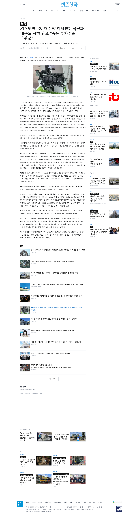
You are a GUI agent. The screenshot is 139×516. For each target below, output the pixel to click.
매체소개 (28, 502)
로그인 (117, 4)
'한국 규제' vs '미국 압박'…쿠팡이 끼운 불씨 (97, 161)
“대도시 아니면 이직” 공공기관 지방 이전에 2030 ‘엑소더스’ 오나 (98, 180)
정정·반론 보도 (87, 502)
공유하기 (54, 378)
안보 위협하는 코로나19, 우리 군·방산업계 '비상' (99, 66)
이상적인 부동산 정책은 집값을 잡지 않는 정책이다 (98, 197)
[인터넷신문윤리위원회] (117, 502)
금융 (52, 11)
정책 (64, 11)
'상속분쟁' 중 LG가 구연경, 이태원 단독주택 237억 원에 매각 (53, 330)
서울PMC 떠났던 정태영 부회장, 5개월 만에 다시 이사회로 (99, 230)
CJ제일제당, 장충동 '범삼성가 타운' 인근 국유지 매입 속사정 (52, 261)
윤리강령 (34, 502)
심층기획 (40, 11)
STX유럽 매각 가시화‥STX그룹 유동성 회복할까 (98, 96)
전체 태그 (99, 502)
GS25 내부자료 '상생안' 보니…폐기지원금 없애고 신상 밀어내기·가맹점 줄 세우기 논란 (51, 366)
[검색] (24, 4)
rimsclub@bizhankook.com (27, 389)
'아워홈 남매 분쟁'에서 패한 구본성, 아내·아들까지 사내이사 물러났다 (56, 342)
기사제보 (40, 502)
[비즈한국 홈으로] (69, 4)
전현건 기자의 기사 (25, 429)
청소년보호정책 (78, 502)
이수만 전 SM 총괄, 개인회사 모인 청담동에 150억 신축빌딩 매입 (54, 273)
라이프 (104, 11)
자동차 (81, 11)
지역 (98, 11)
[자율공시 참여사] (119, 509)
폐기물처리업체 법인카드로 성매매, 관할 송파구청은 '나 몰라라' (54, 319)
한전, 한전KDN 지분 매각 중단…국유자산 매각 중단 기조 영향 (97, 145)
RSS (94, 502)
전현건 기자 (23, 48)
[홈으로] (20, 504)
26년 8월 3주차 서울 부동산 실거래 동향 (97, 214)
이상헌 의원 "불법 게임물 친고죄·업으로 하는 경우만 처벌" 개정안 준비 (56, 296)
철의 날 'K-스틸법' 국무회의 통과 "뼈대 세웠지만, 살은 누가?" (98, 128)
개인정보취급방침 (57, 502)
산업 (46, 11)
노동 (69, 11)
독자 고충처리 (48, 502)
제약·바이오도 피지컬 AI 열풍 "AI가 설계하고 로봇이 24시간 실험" (99, 113)
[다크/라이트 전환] (20, 5)
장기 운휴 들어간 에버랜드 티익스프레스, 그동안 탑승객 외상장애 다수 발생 (58, 250)
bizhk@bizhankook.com (86, 509)
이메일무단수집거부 (68, 502)
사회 (87, 11)
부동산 (58, 11)
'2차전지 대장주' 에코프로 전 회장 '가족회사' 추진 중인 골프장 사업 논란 (57, 284)
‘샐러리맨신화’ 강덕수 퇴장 (98, 81)
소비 (75, 11)
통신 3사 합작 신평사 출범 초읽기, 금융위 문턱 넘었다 (50, 353)
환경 (93, 11)
